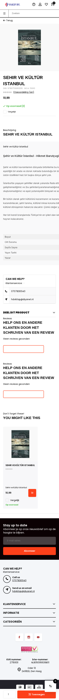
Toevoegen (38, 694)
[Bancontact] (30, 687)
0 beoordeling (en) (23, 92)
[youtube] (38, 637)
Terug (9, 20)
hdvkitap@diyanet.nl (22, 299)
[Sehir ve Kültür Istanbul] (20, 444)
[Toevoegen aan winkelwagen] (32, 493)
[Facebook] (19, 637)
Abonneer (29, 550)
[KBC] (39, 687)
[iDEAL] (20, 687)
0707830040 (18, 291)
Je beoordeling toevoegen (23, 348)
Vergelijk (12, 111)
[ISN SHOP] (12, 4)
